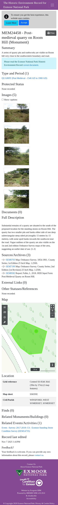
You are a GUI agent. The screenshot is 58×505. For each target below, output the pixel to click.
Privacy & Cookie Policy (44, 503)
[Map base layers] (4, 312)
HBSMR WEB (31, 493)
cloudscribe (32, 496)
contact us (38, 455)
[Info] (4, 317)
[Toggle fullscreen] (52, 306)
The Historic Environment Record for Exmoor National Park (24, 5)
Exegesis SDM (35, 490)
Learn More (11, 23)
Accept (24, 22)
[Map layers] (4, 307)
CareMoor (31, 482)
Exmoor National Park (31, 473)
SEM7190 (10, 266)
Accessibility (31, 499)
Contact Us (31, 464)
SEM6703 (10, 260)
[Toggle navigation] (52, 5)
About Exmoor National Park (31, 467)
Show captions (10, 99)
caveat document (30, 65)
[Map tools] (4, 322)
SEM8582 (10, 273)
